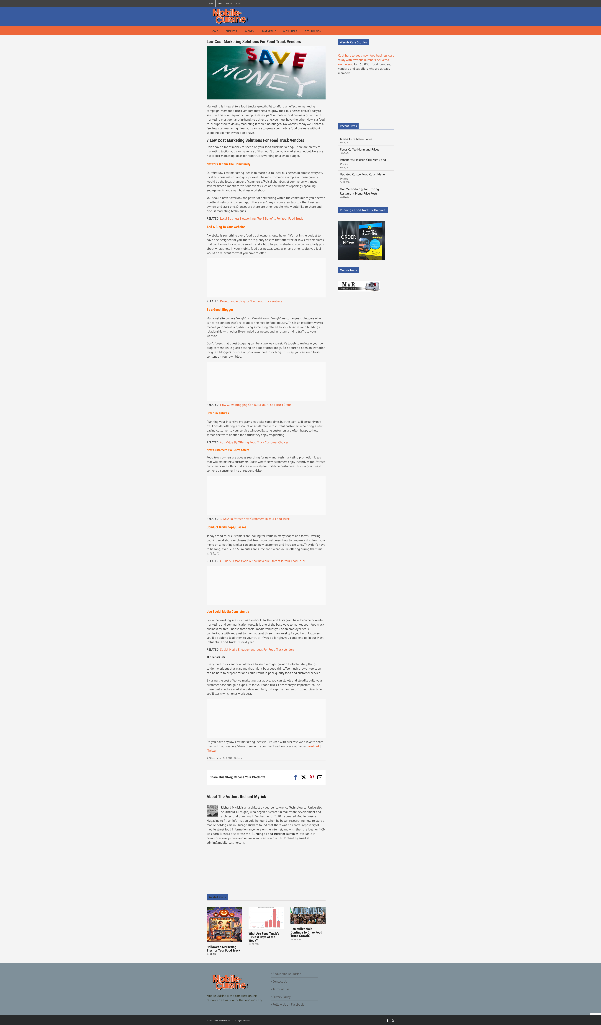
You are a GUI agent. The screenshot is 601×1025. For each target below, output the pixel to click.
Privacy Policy (281, 997)
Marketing (238, 758)
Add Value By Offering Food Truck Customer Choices (254, 442)
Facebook (313, 746)
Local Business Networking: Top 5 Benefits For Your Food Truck (261, 218)
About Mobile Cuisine (287, 974)
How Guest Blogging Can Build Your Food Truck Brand (256, 405)
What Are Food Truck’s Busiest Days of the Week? (264, 937)
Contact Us (280, 981)
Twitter (211, 751)
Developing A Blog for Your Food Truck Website (251, 301)
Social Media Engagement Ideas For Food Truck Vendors (257, 650)
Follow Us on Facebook (288, 1004)
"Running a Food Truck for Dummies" (275, 834)
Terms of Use (281, 989)
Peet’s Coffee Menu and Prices (359, 149)
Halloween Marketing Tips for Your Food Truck (223, 948)
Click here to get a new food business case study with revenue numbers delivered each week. (366, 59)
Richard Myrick (215, 758)
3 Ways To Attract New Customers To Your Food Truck (255, 519)
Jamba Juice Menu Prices (356, 139)
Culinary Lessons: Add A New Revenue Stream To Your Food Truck (263, 561)
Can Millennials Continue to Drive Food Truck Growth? (306, 932)
